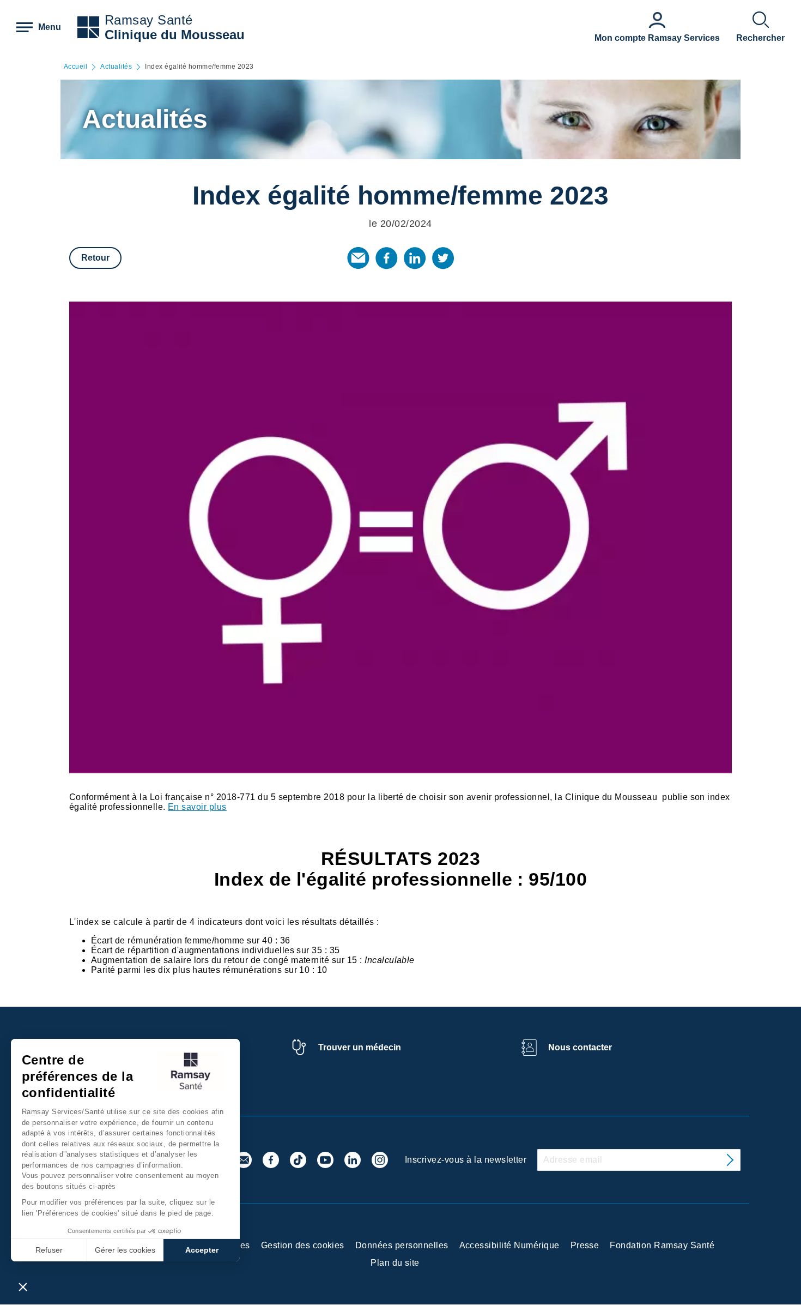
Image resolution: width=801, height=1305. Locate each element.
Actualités (116, 66)
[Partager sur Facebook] (386, 258)
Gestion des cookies (302, 1245)
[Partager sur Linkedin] (415, 258)
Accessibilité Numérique (509, 1245)
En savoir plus (197, 806)
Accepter (202, 1250)
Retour (95, 257)
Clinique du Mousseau (175, 34)
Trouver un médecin (359, 1047)
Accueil (75, 66)
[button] (23, 1286)
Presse (585, 1245)
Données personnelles (401, 1245)
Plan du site (395, 1262)
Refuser (49, 1250)
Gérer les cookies (125, 1250)
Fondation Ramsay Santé (662, 1245)
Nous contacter (580, 1047)
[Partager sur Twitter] (443, 258)
